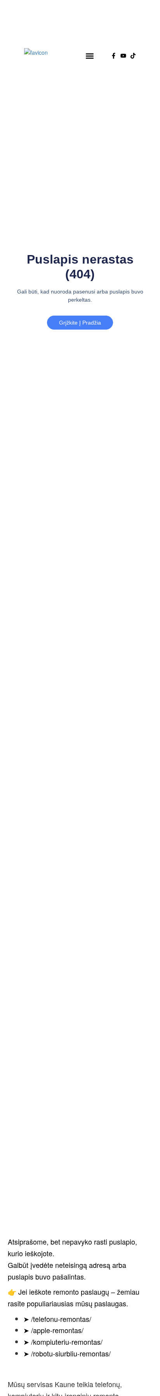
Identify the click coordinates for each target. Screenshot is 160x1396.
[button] (89, 55)
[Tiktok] (133, 56)
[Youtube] (123, 56)
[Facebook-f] (114, 56)
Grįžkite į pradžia (80, 322)
